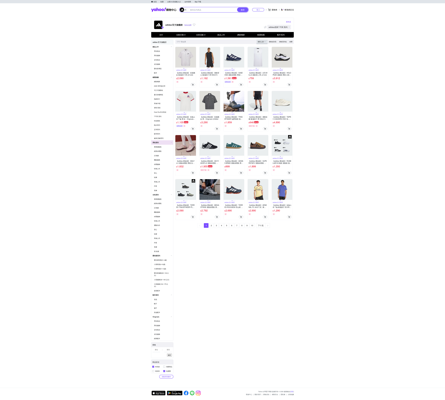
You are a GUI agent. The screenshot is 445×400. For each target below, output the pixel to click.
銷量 (290, 41)
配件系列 (281, 34)
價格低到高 (272, 41)
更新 (291, 391)
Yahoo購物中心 (163, 10)
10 (252, 225)
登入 (258, 9)
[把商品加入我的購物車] (193, 84)
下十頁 (261, 225)
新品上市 (221, 34)
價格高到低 (283, 41)
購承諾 (288, 22)
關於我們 (258, 394)
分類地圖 (291, 394)
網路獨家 (241, 34)
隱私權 (283, 394)
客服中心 (249, 394)
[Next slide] (194, 57)
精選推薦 (261, 34)
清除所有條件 (166, 377)
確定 (169, 355)
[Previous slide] (176, 57)
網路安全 (275, 394)
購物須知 (266, 394)
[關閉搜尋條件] (185, 9)
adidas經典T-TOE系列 (278, 27)
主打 (161, 34)
